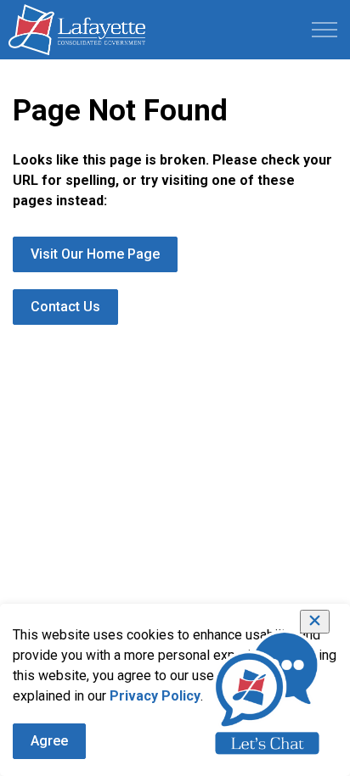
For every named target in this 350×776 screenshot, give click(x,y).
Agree (49, 741)
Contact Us (65, 307)
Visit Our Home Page (95, 254)
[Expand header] (324, 29)
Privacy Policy (155, 696)
